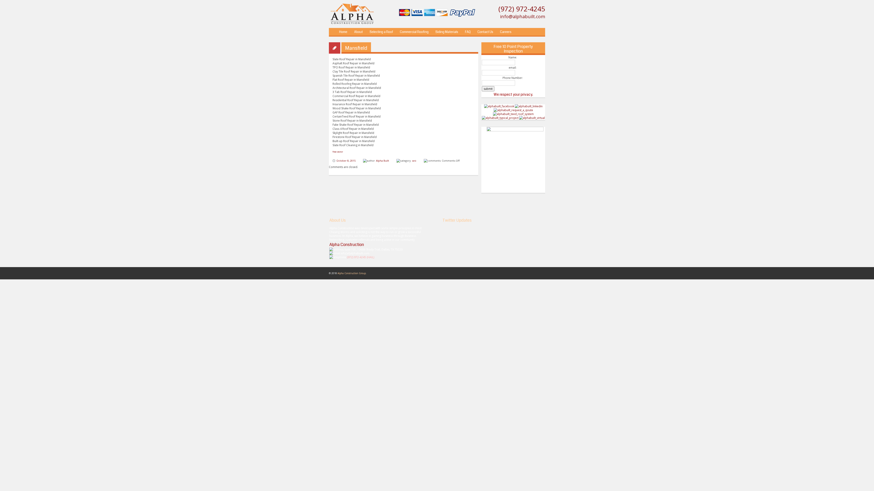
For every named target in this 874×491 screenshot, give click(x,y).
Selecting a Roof (381, 32)
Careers (505, 32)
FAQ (468, 32)
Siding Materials (446, 32)
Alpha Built (382, 160)
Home (343, 32)
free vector (338, 151)
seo (414, 160)
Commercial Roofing (414, 32)
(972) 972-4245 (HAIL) (360, 257)
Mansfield (356, 48)
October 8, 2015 (346, 160)
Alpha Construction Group (352, 273)
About (358, 32)
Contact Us (485, 32)
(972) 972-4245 (521, 8)
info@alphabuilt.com (522, 16)
